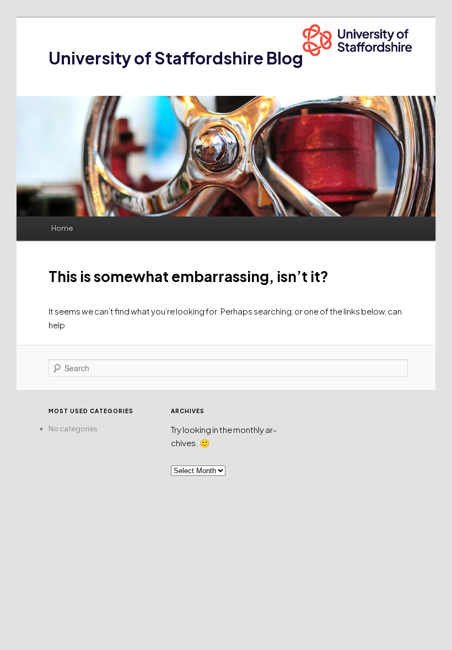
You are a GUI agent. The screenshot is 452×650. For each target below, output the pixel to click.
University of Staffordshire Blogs (180, 57)
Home (62, 228)
